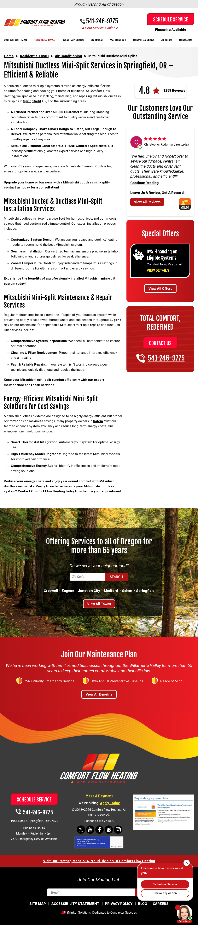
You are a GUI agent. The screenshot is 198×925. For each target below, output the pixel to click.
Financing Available (170, 30)
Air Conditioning (68, 56)
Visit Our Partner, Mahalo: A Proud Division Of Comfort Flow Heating (99, 861)
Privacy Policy (91, 843)
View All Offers (160, 288)
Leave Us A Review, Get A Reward (157, 193)
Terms (120, 846)
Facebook (99, 829)
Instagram (118, 829)
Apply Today (110, 803)
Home (9, 56)
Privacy (113, 846)
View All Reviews (147, 202)
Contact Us (160, 343)
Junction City (89, 591)
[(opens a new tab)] (163, 829)
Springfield (32, 101)
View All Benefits (99, 694)
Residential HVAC (34, 56)
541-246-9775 (102, 21)
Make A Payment (99, 796)
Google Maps (109, 829)
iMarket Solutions (79, 912)
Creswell (51, 591)
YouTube (90, 829)
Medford (111, 591)
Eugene (115, 320)
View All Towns (99, 604)
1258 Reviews (174, 90)
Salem (98, 421)
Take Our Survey (186, 204)
